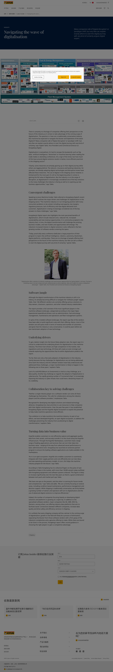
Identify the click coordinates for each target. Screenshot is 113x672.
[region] (57, 74)
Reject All (63, 77)
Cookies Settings (38, 77)
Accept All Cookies (75, 77)
